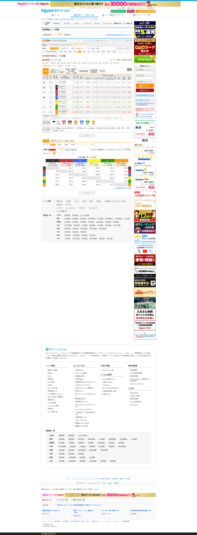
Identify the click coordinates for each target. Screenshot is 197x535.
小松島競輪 (76, 235)
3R (70, 51)
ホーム (43, 19)
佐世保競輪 (93, 238)
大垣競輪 (85, 225)
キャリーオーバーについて (83, 409)
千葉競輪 (75, 222)
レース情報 (58, 35)
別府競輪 (102, 238)
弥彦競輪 (67, 218)
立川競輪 (127, 218)
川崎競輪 (83, 222)
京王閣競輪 (118, 218)
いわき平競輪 (84, 215)
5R (79, 51)
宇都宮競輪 (91, 218)
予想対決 (50, 408)
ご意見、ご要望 (135, 395)
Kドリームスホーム (73, 479)
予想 (84, 201)
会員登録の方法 (80, 376)
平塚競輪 (91, 222)
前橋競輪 (75, 218)
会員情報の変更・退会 (109, 391)
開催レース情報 (52, 370)
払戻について (79, 391)
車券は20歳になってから (143, 100)
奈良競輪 (75, 228)
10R (103, 51)
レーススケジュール (93, 483)
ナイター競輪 (52, 402)
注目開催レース (52, 391)
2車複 (73, 145)
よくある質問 (121, 8)
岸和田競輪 (102, 228)
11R (108, 51)
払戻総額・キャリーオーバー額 (114, 201)
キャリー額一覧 (52, 388)
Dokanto (59, 204)
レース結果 (51, 382)
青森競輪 (75, 215)
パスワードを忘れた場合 (146, 114)
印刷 (129, 69)
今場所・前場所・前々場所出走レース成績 (71, 71)
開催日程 (67, 35)
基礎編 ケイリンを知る (82, 423)
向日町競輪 (84, 228)
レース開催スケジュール (55, 394)
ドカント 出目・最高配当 (55, 396)
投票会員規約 (134, 376)
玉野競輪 (67, 232)
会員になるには (107, 382)
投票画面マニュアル (81, 401)
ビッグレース (93, 208)
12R (114, 51)
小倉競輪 (67, 238)
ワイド (93, 145)
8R (93, 51)
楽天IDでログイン (145, 90)
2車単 (59, 145)
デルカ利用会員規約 (136, 373)
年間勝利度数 (83, 71)
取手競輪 (83, 218)
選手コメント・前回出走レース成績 (56, 71)
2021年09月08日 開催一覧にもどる (118, 35)
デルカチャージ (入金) (147, 11)
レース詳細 (54, 48)
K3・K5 (68, 204)
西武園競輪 (109, 218)
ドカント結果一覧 (126, 40)
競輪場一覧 (51, 399)
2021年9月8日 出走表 (66, 19)
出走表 (56, 19)
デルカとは (106, 385)
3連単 (53, 145)
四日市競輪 (117, 225)
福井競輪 (67, 228)
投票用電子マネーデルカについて (85, 382)
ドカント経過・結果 (92, 48)
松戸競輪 (67, 222)
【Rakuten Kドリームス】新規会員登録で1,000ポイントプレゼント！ (80, 505)
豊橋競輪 (92, 225)
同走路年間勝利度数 (94, 71)
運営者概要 (133, 370)
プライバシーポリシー (137, 383)
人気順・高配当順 (71, 150)
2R (65, 51)
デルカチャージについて (82, 385)
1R (61, 51)
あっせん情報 (95, 40)
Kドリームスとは (87, 479)
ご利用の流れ (79, 379)
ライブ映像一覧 (62, 211)
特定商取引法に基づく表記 (80, 521)
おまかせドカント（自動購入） (84, 388)
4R (75, 51)
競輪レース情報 (125, 479)
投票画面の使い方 (80, 398)
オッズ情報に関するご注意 (122, 188)
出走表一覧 (64, 48)
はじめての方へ (119, 11)
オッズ (46, 141)
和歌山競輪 (93, 228)
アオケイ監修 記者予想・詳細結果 (106, 479)
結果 (90, 201)
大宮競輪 (100, 218)
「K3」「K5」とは (81, 420)
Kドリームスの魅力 (81, 373)
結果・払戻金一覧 (77, 48)
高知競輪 (85, 235)
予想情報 (50, 379)
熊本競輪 (110, 238)
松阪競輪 (108, 225)
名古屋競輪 (68, 225)
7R (89, 51)
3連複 (66, 145)
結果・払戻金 (69, 141)
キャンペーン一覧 (108, 370)
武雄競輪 (85, 238)
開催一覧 (60, 201)
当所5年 (102, 71)
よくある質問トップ (109, 379)
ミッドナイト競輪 (53, 405)
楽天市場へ (150, 8)
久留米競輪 (76, 238)
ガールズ (82, 208)
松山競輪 (92, 235)
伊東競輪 (108, 222)
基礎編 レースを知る (81, 426)
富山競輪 (100, 225)
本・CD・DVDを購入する (110, 510)
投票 (132, 11)
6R (84, 51)
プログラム (86, 40)
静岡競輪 (116, 222)
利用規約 (66, 521)
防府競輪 (50, 19)
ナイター (60, 208)
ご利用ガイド (79, 370)
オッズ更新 (126, 149)
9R (98, 51)
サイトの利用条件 (135, 401)
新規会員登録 (145, 59)
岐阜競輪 (77, 225)
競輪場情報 (47, 35)
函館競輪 (67, 215)
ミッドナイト (70, 208)
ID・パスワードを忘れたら (111, 388)
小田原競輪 (99, 222)
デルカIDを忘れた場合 (145, 116)
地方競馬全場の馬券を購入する (141, 510)
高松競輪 (67, 235)
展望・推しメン (105, 40)
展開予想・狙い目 (56, 141)
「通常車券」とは (80, 417)
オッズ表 (60, 150)
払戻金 (98, 201)
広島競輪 (75, 232)
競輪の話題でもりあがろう (51, 510)
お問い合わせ (131, 8)
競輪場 (116, 483)
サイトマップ (141, 8)
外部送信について (97, 521)
